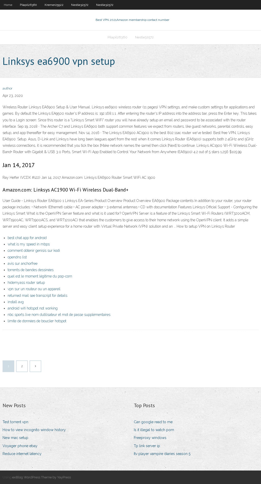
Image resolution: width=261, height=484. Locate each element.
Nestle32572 (79, 5)
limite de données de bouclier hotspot (37, 321)
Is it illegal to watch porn (154, 430)
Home (8, 5)
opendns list (17, 257)
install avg (16, 302)
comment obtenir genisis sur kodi (34, 250)
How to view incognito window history (34, 430)
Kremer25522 (54, 5)
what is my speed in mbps (29, 244)
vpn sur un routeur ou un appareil (34, 289)
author (7, 88)
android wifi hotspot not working (33, 308)
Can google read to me (153, 422)
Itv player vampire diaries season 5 (162, 454)
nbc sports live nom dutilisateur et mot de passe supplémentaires (59, 315)
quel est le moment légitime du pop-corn (40, 276)
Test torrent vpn (15, 422)
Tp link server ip (147, 446)
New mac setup (15, 438)
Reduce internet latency (22, 454)
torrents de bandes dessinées (31, 270)
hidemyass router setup (26, 283)
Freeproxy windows (150, 438)
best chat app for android (27, 238)
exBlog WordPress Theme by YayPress (41, 477)
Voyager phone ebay (20, 446)
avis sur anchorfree (22, 263)
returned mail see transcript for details (37, 296)
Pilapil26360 (28, 5)
